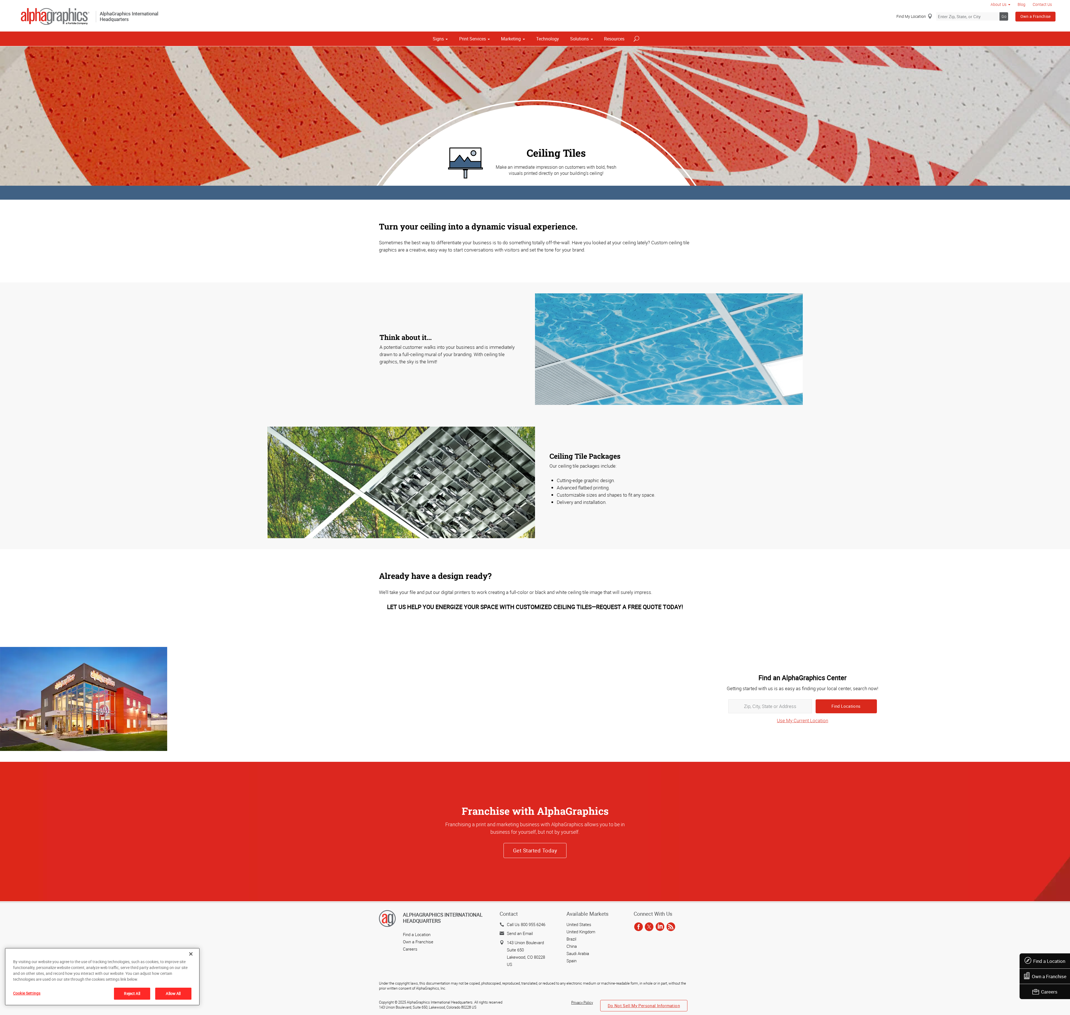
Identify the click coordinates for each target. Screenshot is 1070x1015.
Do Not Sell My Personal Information (644, 1005)
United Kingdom (580, 931)
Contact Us (1042, 4)
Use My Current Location (802, 720)
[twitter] (649, 927)
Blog (1021, 4)
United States (578, 924)
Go (1003, 16)
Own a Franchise (1035, 16)
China (571, 946)
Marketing (511, 39)
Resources (614, 39)
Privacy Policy (582, 1002)
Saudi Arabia (577, 953)
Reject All (132, 993)
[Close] (191, 954)
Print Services (472, 39)
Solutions (579, 39)
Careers (1049, 992)
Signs (438, 39)
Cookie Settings (26, 993)
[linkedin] (660, 927)
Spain (571, 960)
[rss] (671, 927)
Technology (547, 39)
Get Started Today (535, 850)
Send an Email (520, 933)
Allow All (173, 993)
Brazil (571, 939)
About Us (998, 4)
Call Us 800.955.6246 (526, 924)
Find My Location (911, 16)
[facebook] (638, 927)
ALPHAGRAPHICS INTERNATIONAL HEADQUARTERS (443, 917)
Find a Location (1049, 961)
